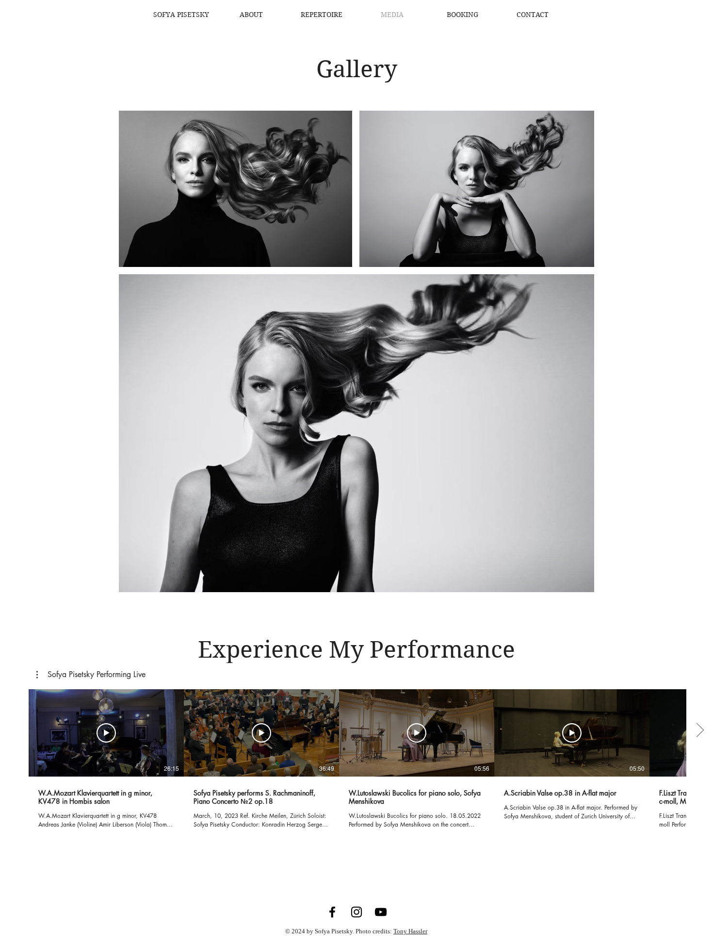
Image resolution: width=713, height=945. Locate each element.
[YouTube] (380, 912)
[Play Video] (106, 733)
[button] (91, 674)
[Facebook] (332, 912)
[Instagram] (356, 912)
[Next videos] (699, 731)
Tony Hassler (410, 931)
